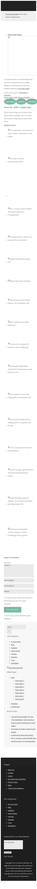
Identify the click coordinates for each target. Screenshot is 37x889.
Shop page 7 (19, 696)
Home (10, 776)
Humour (14, 654)
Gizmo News (23, 93)
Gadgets (14, 648)
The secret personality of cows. (22, 717)
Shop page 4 (19, 687)
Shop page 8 (19, 699)
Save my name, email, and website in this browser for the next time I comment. (18, 601)
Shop (13, 677)
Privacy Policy (13, 782)
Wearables (15, 663)
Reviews (14, 657)
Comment (7, 563)
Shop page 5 (19, 690)
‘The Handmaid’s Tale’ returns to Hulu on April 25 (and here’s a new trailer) (23, 723)
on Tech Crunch (23, 89)
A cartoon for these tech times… (22, 735)
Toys (13, 660)
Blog (12, 645)
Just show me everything (17, 779)
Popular (14, 703)
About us (11, 770)
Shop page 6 (19, 693)
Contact (10, 773)
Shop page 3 (19, 684)
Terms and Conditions (16, 788)
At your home (16, 642)
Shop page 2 (19, 681)
